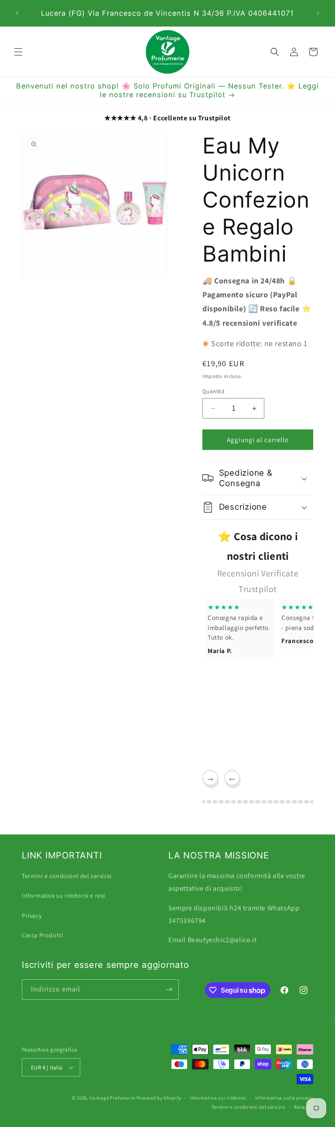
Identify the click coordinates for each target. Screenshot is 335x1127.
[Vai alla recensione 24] (276, 802)
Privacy (31, 915)
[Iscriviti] (168, 989)
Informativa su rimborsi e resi (63, 895)
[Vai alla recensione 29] (306, 802)
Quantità (213, 391)
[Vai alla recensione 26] (288, 802)
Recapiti (303, 1107)
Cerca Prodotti (42, 935)
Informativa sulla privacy (284, 1098)
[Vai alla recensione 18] (239, 802)
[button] (18, 51)
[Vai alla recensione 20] (251, 802)
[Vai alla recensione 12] (202, 802)
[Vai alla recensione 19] (245, 802)
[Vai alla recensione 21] (257, 802)
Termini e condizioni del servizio (67, 876)
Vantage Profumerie (112, 1098)
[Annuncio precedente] (17, 13)
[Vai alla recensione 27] (294, 802)
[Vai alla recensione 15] (221, 802)
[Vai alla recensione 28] (300, 802)
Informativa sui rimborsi (218, 1098)
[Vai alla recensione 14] (215, 802)
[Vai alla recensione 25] (282, 802)
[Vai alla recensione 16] (227, 802)
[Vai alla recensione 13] (209, 802)
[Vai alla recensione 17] (233, 802)
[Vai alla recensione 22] (264, 802)
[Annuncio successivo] (318, 13)
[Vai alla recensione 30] (312, 802)
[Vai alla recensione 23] (270, 802)
